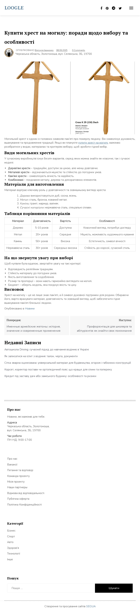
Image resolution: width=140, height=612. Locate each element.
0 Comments (78, 50)
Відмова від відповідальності (25, 493)
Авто (10, 542)
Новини (30, 308)
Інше (10, 559)
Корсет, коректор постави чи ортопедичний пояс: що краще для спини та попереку (58, 369)
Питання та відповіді (20, 470)
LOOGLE (14, 8)
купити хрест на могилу (93, 143)
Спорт (11, 536)
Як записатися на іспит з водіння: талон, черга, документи (41, 356)
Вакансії (12, 464)
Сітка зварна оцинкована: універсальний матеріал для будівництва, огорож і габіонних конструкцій (67, 363)
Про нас (12, 459)
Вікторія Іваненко (44, 50)
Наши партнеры (17, 487)
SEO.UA (91, 606)
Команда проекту (18, 476)
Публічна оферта (18, 499)
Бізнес (11, 530)
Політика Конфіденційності (24, 504)
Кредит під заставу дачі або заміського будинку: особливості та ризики (50, 376)
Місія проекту (16, 481)
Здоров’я (13, 548)
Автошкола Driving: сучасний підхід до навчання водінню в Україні (46, 349)
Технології (13, 553)
